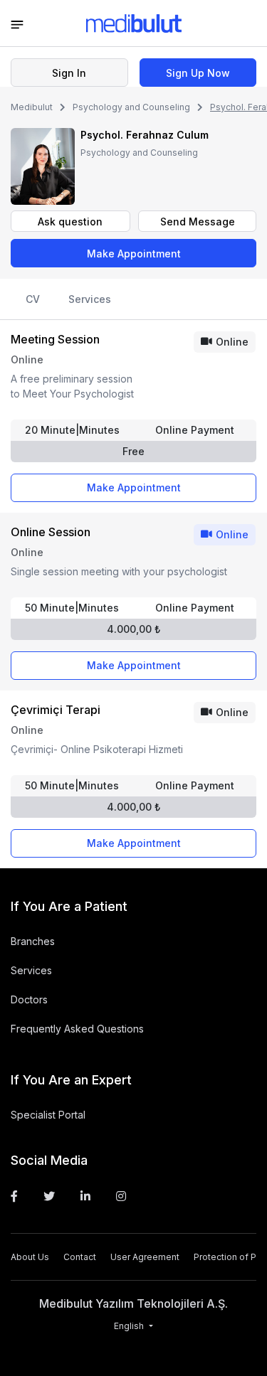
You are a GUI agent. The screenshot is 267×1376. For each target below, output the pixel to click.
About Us (30, 1257)
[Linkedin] (85, 1196)
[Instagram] (121, 1196)
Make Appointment (134, 253)
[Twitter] (49, 1196)
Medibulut (32, 107)
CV (33, 299)
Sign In (69, 73)
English (130, 1326)
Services (89, 299)
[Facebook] (14, 1196)
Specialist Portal (48, 1115)
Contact (79, 1257)
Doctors (29, 999)
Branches (33, 941)
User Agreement (144, 1257)
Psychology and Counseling (131, 107)
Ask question (70, 221)
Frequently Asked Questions (77, 1029)
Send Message (197, 221)
